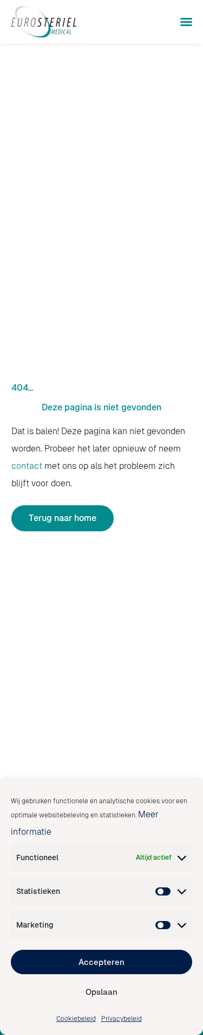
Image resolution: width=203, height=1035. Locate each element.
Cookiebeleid (76, 1019)
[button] (186, 21)
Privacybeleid (121, 1019)
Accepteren (101, 962)
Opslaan (101, 991)
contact (26, 466)
